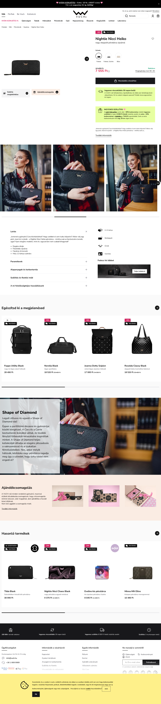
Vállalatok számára (89, 665)
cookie (88, 689)
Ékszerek (90, 21)
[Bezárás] (159, 4)
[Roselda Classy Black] (142, 340)
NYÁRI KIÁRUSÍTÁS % (10, 21)
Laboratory (122, 21)
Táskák (36, 21)
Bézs (118, 61)
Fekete (98, 61)
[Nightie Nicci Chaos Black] (61, 566)
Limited (111, 21)
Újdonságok (26, 21)
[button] (87, 59)
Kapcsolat (46, 654)
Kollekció (31, 14)
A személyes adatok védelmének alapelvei (137, 667)
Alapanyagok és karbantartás (24, 269)
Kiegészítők (101, 21)
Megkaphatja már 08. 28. (145, 71)
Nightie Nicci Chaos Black (57, 591)
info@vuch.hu (11, 658)
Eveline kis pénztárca (95, 591)
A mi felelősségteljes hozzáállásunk (27, 285)
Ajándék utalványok (90, 662)
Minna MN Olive (133, 591)
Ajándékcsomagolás (45, 92)
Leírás (13, 231)
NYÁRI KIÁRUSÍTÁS (67, 3)
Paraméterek (16, 261)
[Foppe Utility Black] (21, 340)
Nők (3, 14)
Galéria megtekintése (17, 93)
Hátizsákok (46, 21)
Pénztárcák (58, 21)
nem (106, 689)
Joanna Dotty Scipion (95, 365)
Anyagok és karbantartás (51, 662)
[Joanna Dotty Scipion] (101, 340)
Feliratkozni (151, 662)
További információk (103, 135)
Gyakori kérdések (49, 658)
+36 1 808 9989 (13, 662)
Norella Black (51, 365)
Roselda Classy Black (135, 365)
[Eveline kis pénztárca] (101, 566)
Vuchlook (85, 673)
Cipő (67, 21)
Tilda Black (9, 591)
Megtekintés (155, 11)
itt (152, 667)
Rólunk (85, 654)
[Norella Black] (61, 340)
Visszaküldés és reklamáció (53, 669)
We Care (85, 669)
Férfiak (11, 14)
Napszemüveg (78, 21)
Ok (36, 694)
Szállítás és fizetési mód (22, 277)
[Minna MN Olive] (142, 566)
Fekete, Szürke (108, 61)
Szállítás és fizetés (49, 665)
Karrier (85, 658)
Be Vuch (21, 14)
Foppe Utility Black (14, 365)
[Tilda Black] (21, 566)
